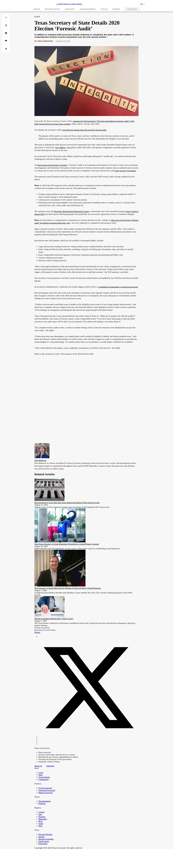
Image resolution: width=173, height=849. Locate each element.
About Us (38, 766)
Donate (116, 9)
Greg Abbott (60, 147)
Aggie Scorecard (45, 788)
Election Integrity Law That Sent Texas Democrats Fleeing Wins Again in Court (67, 502)
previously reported (59, 165)
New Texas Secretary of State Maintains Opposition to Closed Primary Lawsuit (66, 544)
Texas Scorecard (44, 165)
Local (40, 772)
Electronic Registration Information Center (71, 211)
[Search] (143, 4)
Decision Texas (52, 9)
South (40, 823)
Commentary (43, 779)
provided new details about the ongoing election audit (84, 130)
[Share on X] (6, 25)
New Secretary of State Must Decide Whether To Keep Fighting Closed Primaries (67, 588)
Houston (41, 816)
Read (36, 9)
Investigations (44, 777)
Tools (104, 9)
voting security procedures (125, 171)
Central (41, 812)
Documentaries (88, 9)
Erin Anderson (45, 41)
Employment (43, 841)
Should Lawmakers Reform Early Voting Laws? (53, 618)
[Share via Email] (6, 41)
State (37, 17)
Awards (41, 837)
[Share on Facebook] (6, 17)
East (40, 814)
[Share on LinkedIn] (6, 33)
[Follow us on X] (88, 737)
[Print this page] (6, 49)
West (40, 826)
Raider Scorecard (45, 792)
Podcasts (70, 9)
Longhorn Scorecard (46, 790)
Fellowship (42, 843)
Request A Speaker (46, 839)
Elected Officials (45, 834)
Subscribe (132, 9)
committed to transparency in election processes (118, 287)
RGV (40, 821)
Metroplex (42, 819)
